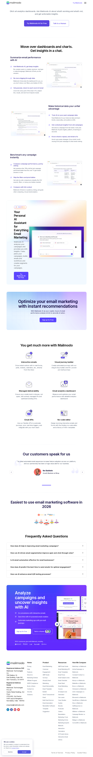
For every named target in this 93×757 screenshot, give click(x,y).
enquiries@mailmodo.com (15, 705)
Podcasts (61, 708)
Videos (60, 711)
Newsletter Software (49, 706)
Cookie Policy (82, 753)
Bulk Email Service (48, 700)
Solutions (30, 694)
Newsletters (61, 714)
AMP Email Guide (63, 666)
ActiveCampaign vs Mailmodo (78, 670)
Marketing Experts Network (63, 724)
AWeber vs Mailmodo (78, 711)
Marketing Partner (32, 677)
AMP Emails (46, 675)
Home (29, 663)
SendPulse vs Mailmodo (79, 700)
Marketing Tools (63, 717)
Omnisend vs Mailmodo (79, 689)
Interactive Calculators (61, 730)
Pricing (29, 666)
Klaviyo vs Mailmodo (78, 680)
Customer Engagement (46, 670)
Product (46, 663)
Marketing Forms (63, 720)
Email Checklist (62, 680)
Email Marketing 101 (64, 669)
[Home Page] (14, 2)
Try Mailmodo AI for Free (37, 23)
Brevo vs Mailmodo (78, 686)
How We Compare (79, 663)
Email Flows (61, 675)
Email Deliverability (48, 686)
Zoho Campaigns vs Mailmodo (78, 693)
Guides (60, 703)
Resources (62, 663)
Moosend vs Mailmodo (79, 697)
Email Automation (48, 703)
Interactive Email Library (63, 738)
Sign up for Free (48, 320)
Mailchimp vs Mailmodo (79, 666)
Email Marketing (47, 666)
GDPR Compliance (32, 683)
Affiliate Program (32, 680)
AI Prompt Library (63, 734)
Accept (24, 752)
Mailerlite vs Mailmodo (79, 683)
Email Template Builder (47, 690)
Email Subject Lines (64, 677)
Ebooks (60, 706)
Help (28, 669)
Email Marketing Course (63, 687)
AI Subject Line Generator (62, 693)
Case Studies (62, 700)
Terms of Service (57, 753)
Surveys (45, 677)
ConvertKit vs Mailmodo (79, 723)
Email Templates (63, 672)
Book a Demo (31, 686)
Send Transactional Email (48, 696)
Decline (10, 752)
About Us (30, 675)
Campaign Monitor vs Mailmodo (78, 716)
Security (29, 692)
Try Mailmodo (77, 3)
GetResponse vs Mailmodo (77, 707)
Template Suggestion (46, 710)
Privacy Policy (70, 753)
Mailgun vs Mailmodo (78, 720)
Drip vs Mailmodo (77, 703)
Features (29, 672)
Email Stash (61, 683)
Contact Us (30, 689)
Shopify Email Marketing (47, 682)
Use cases (61, 697)
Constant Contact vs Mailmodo (78, 676)
